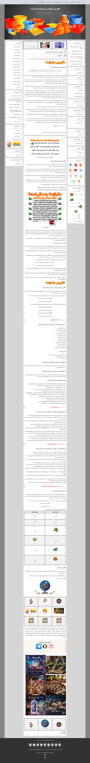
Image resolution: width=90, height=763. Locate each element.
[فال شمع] (36, 685)
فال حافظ (78, 2)
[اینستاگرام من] (48, 745)
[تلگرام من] (56, 745)
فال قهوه (80, 90)
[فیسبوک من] (52, 745)
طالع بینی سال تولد (78, 221)
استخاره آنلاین (49, 2)
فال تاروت (73, 2)
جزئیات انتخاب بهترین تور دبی (14, 107)
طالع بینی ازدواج (79, 114)
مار (34, 533)
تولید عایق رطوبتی (17, 114)
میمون (34, 543)
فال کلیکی (80, 134)
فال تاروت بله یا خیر (16, 84)
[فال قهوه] (56, 685)
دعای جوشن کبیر (79, 123)
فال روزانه (67, 2)
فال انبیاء (80, 82)
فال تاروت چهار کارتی (16, 64)
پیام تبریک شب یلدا (16, 139)
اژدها (55, 553)
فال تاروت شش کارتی (16, 70)
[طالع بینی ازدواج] (45, 586)
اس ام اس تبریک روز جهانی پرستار (75, 61)
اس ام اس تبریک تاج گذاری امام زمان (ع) (77, 47)
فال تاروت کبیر (17, 50)
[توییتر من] (41, 745)
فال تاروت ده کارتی (16, 75)
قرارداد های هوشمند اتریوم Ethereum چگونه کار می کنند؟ (15, 110)
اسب (55, 533)
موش (35, 517)
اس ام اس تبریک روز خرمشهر (76, 64)
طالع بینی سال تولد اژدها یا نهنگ (54, 51)
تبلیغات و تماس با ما (41, 2)
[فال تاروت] (56, 665)
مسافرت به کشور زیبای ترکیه (14, 104)
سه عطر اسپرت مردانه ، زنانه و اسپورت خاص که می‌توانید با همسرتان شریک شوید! (14, 100)
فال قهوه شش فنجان (78, 96)
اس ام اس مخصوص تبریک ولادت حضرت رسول (76, 57)
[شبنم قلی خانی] (30, 47)
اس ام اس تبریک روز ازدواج (77, 51)
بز (34, 553)
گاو (34, 563)
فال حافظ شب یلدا (17, 136)
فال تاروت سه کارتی (16, 61)
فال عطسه (18, 155)
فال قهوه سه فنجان (78, 93)
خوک (55, 523)
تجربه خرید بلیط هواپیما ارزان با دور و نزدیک (14, 118)
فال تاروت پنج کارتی (16, 67)
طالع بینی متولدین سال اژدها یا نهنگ (45, 9)
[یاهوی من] (59, 745)
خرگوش (55, 517)
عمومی (58, 733)
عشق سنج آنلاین (79, 143)
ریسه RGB (80, 152)
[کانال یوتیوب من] (34, 745)
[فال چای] (56, 706)
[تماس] (45, 745)
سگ (55, 543)
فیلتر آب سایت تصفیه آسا (15, 96)
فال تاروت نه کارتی (16, 72)
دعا (81, 126)
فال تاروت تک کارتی (16, 58)
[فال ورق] (36, 706)
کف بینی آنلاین (79, 105)
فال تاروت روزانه (17, 47)
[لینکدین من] (30, 745)
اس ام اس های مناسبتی (58, 2)
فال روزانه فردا (17, 164)
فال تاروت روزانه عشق (16, 81)
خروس (34, 523)
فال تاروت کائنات (17, 55)
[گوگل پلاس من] (37, 745)
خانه (83, 2)
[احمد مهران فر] (59, 45)
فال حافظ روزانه (17, 133)
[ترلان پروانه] (45, 45)
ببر (55, 563)
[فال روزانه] (36, 665)
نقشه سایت (38, 753)
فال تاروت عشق (17, 78)
